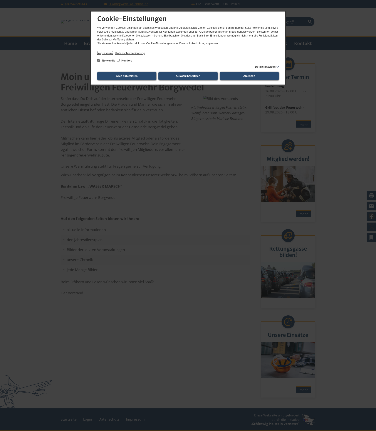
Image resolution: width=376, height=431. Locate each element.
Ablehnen (249, 76)
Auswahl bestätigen (188, 76)
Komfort (126, 60)
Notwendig (108, 60)
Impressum (105, 53)
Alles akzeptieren (127, 76)
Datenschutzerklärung (130, 53)
